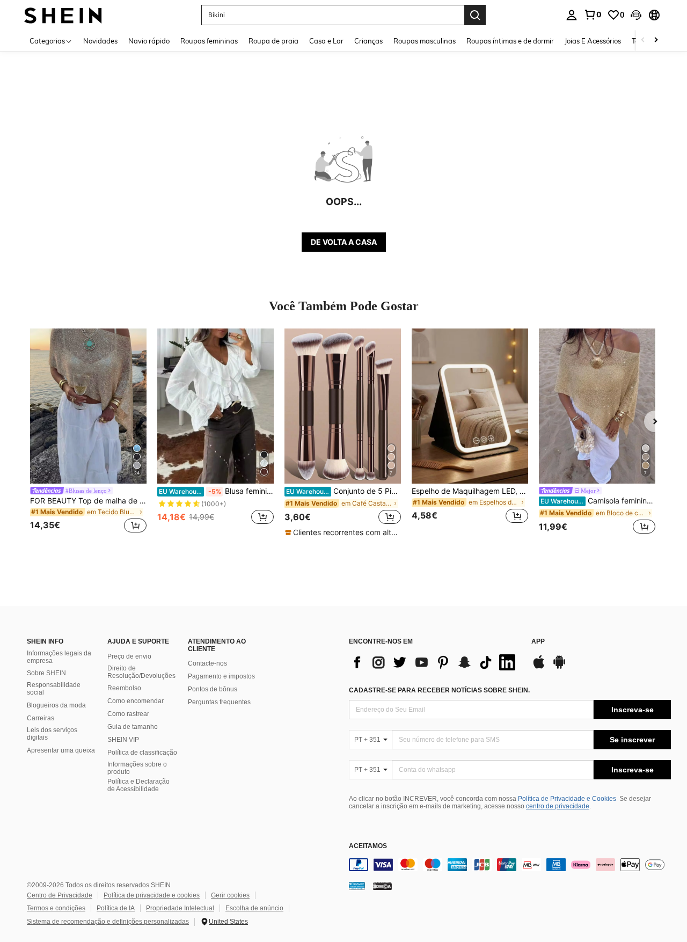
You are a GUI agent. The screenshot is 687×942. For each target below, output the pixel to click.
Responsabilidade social (54, 688)
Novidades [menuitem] (100, 40)
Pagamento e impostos (221, 676)
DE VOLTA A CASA (344, 241)
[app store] (538, 667)
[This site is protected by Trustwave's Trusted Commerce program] (357, 885)
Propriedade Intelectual (180, 908)
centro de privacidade (557, 806)
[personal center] (571, 15)
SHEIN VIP (123, 739)
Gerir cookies (230, 895)
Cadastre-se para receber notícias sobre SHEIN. (439, 690)
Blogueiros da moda (56, 705)
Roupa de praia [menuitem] (273, 40)
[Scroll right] (656, 40)
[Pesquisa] (475, 15)
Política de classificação (142, 752)
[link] (592, 14)
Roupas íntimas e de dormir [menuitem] (510, 40)
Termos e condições (56, 908)
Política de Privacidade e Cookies (567, 798)
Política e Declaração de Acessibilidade (138, 785)
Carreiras (40, 718)
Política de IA (116, 908)
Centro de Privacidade (59, 895)
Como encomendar (135, 701)
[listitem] (88, 432)
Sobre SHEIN (46, 673)
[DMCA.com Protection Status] (382, 885)
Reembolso (124, 688)
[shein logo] (63, 15)
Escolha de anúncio (254, 908)
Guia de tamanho (132, 727)
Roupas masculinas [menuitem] (424, 40)
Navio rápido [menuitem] (149, 40)
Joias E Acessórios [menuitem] (593, 40)
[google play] (559, 667)
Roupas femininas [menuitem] (209, 40)
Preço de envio (129, 656)
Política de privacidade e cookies (152, 895)
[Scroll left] (643, 40)
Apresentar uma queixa (61, 750)
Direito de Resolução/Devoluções (141, 672)
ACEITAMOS (368, 846)
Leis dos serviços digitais (52, 733)
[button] (636, 15)
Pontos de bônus (212, 689)
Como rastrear (128, 714)
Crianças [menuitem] (368, 40)
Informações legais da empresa (59, 656)
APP (538, 641)
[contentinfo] (510, 864)
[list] (435, 662)
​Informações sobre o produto (137, 768)
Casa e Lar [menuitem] (326, 40)
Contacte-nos (207, 663)
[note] (342, 532)
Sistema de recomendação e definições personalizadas (108, 921)
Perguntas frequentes (219, 702)
